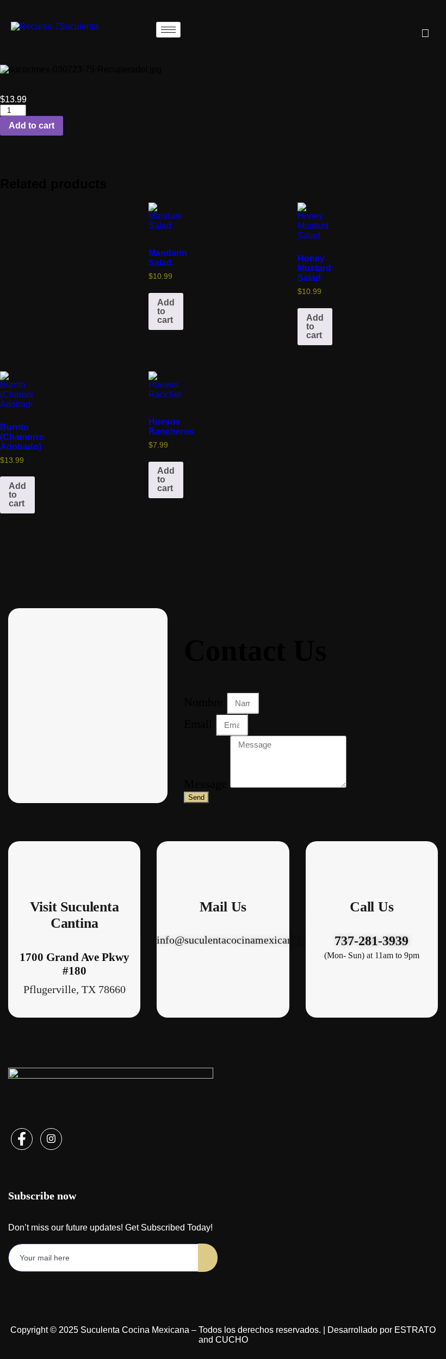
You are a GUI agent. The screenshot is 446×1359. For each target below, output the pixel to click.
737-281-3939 (371, 940)
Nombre (205, 702)
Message (207, 784)
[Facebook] (22, 1139)
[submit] (208, 1258)
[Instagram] (51, 1139)
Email (199, 724)
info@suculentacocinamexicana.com (238, 939)
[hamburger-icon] (168, 30)
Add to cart (31, 125)
